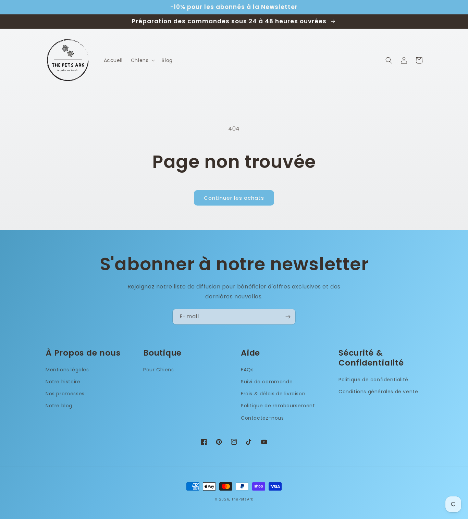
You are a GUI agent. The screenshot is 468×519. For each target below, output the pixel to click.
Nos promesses (65, 393)
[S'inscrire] (287, 317)
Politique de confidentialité (373, 379)
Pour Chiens (158, 369)
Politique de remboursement (278, 405)
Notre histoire (63, 381)
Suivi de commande (267, 381)
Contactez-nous (262, 418)
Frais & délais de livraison (273, 393)
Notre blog (59, 405)
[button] (142, 60)
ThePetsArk (242, 499)
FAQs (247, 369)
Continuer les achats (234, 197)
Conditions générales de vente (378, 391)
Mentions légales (67, 369)
